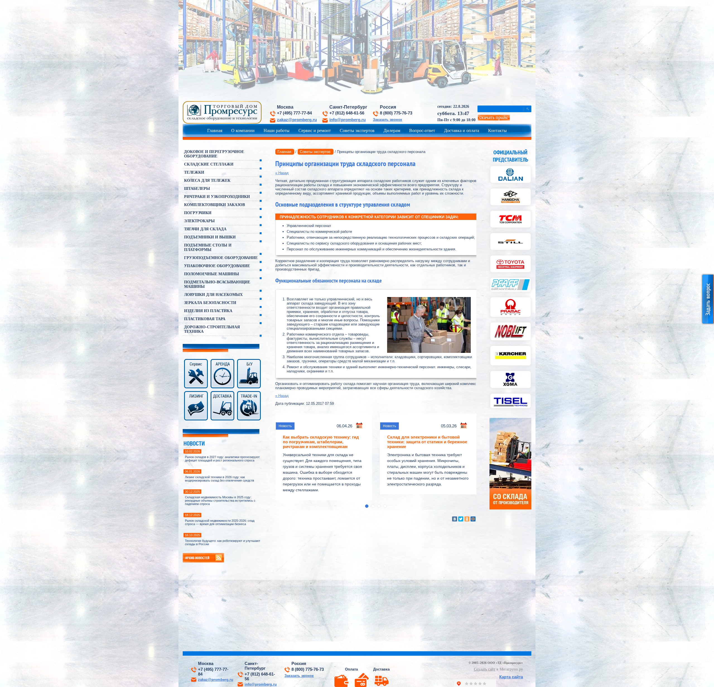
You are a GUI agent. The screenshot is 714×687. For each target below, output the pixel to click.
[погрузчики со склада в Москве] (510, 508)
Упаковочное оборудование (217, 266)
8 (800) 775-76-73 (396, 113)
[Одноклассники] (466, 518)
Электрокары (199, 221)
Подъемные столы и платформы (207, 247)
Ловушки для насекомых (213, 295)
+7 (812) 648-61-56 (346, 113)
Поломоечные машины (211, 274)
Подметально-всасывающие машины (217, 284)
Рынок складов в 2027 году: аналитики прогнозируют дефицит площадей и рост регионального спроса (222, 458)
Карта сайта (511, 676)
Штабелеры (197, 188)
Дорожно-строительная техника (212, 329)
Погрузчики (197, 213)
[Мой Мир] (473, 518)
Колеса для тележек (207, 180)
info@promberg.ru (347, 120)
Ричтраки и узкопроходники (217, 197)
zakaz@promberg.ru (297, 120)
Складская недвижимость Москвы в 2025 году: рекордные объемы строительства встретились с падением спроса (220, 500)
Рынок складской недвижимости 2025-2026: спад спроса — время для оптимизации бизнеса (219, 522)
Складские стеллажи (208, 164)
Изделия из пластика (208, 311)
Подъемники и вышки (210, 237)
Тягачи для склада (205, 229)
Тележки (194, 172)
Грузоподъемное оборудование (221, 258)
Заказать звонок (387, 120)
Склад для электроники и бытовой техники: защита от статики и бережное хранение (427, 442)
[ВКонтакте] (454, 518)
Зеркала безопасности (210, 303)
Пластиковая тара (204, 319)
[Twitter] (460, 518)
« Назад (282, 173)
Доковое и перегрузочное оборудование (214, 154)
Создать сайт (484, 669)
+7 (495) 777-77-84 (294, 113)
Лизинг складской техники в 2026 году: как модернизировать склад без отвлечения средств (219, 478)
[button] (366, 506)
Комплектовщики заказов (214, 205)
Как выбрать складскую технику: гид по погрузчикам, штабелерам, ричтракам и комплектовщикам (321, 442)
